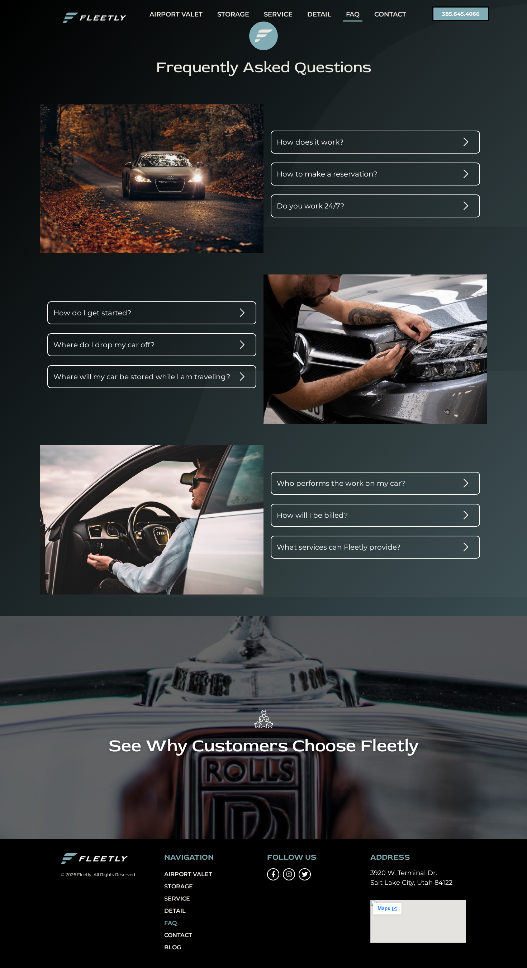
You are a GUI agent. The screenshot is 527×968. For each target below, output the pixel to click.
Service (278, 14)
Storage (233, 14)
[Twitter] (305, 874)
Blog (172, 947)
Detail (319, 14)
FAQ (353, 14)
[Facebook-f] (273, 874)
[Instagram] (289, 874)
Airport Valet (176, 14)
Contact (390, 14)
